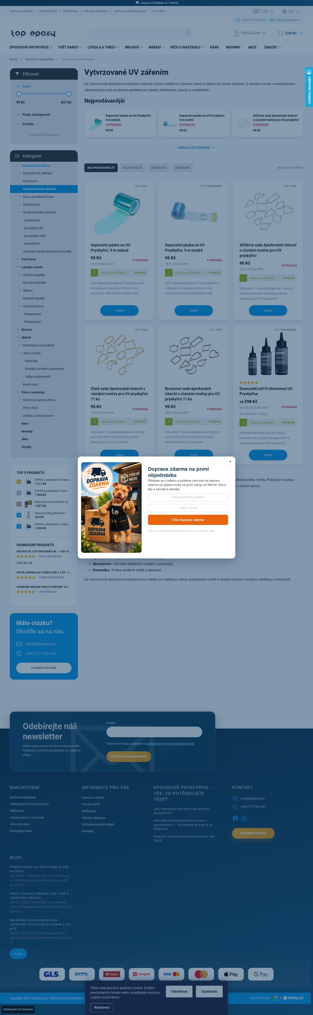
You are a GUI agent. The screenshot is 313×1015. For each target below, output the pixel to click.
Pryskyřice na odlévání (37, 173)
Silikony (28, 290)
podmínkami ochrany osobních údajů (170, 743)
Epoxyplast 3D (33, 228)
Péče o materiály (33, 392)
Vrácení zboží (48, 11)
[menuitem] (32, 47)
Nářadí (26, 337)
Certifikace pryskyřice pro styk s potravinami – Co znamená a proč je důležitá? (183, 825)
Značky (26, 447)
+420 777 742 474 (41, 653)
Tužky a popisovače (38, 376)
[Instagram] (244, 817)
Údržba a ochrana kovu (38, 415)
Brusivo (27, 329)
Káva (25, 423)
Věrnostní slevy (20, 824)
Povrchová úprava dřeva (39, 400)
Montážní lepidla (34, 298)
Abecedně (182, 167)
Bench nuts (30, 384)
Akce (25, 439)
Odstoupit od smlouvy (18, 1009)
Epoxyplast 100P (35, 236)
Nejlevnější (132, 167)
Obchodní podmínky (23, 797)
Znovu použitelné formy (38, 196)
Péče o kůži (30, 408)
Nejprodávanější (101, 167)
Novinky (27, 431)
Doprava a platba (21, 11)
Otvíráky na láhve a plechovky (44, 368)
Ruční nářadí (32, 353)
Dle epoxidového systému (39, 212)
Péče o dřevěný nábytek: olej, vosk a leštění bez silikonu (39, 895)
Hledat (188, 33)
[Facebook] (235, 817)
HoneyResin (32, 243)
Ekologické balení (21, 831)
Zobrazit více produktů (194, 147)
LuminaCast (32, 220)
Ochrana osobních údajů (130, 11)
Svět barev (29, 259)
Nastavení (101, 1007)
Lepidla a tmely (32, 267)
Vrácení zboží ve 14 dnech (27, 817)
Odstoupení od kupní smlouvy (29, 804)
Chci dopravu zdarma (188, 520)
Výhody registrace (96, 11)
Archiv (18, 953)
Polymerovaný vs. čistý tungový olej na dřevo (39, 869)
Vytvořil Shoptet (259, 998)
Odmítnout (179, 991)
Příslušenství (31, 204)
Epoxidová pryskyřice (36, 165)
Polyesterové (32, 314)
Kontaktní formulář (43, 667)
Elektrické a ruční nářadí (38, 345)
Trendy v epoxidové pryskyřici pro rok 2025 (184, 838)
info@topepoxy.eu (41, 644)
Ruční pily (31, 361)
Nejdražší (159, 167)
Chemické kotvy (33, 306)
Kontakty (159, 11)
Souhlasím (209, 991)
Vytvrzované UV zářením (39, 189)
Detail (119, 310)
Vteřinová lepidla (34, 275)
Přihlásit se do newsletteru (129, 756)
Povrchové (30, 181)
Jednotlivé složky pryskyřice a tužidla (47, 251)
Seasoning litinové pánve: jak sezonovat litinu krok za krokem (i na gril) (40, 924)
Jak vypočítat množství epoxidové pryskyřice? (181, 811)
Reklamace (70, 11)
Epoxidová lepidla (34, 282)
